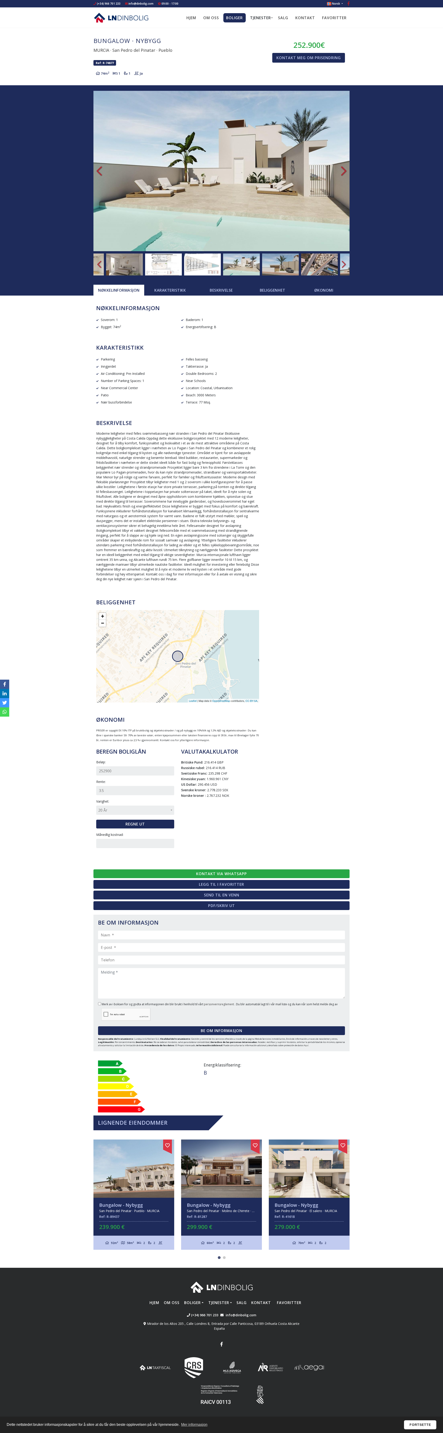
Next (344, 171)
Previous (99, 171)
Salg (283, 17)
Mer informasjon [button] (194, 1425)
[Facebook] (348, 4)
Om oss (211, 17)
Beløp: (101, 762)
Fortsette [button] (420, 1425)
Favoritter (334, 17)
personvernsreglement (219, 1004)
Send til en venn (221, 895)
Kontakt (305, 17)
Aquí (306, 1045)
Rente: (101, 781)
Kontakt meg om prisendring (308, 57)
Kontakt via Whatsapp (221, 873)
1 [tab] (219, 1257)
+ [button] (102, 616)
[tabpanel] (221, 1195)
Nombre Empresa (121, 17)
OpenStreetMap (221, 701)
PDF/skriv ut (221, 905)
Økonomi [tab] (323, 290)
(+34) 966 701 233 (108, 4)
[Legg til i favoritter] (167, 1145)
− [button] (102, 623)
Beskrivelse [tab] (221, 290)
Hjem (191, 17)
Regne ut (135, 824)
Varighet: (102, 801)
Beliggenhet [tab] (272, 290)
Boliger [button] (234, 17)
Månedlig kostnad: (109, 834)
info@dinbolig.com (141, 4)
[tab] (118, 290)
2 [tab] (224, 1257)
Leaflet (193, 701)
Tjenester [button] (260, 17)
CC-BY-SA (251, 701)
